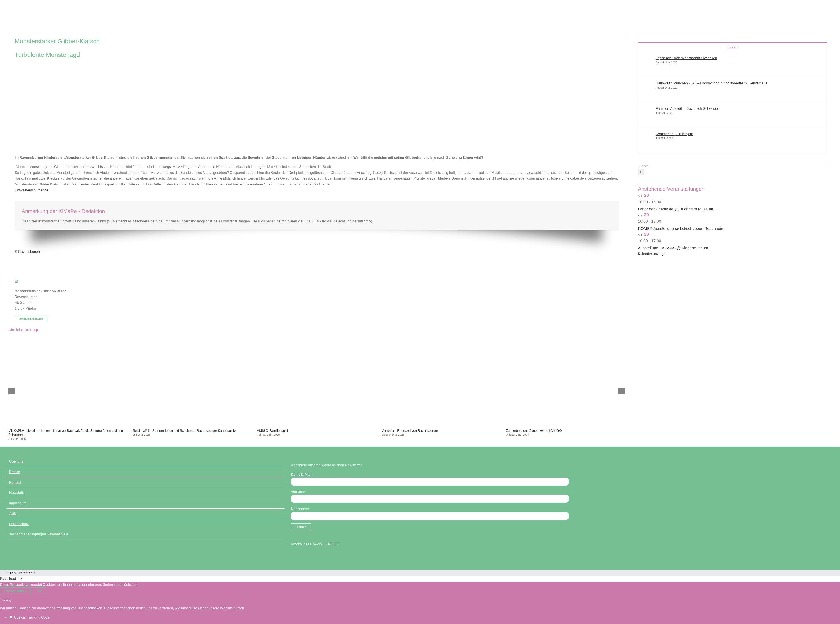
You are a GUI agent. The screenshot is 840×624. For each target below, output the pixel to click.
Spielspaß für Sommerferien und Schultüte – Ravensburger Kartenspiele (184, 430)
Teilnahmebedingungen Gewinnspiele (38, 534)
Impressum (17, 503)
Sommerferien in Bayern (674, 134)
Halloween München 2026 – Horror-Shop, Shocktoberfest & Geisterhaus (711, 83)
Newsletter (17, 493)
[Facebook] (293, 555)
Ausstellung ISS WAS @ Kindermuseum (673, 248)
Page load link (11, 578)
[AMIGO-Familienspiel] (316, 424)
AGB (13, 513)
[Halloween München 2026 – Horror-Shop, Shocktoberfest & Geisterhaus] (647, 94)
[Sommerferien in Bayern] (647, 145)
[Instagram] (308, 555)
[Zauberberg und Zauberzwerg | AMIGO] (565, 424)
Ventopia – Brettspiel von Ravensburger (410, 430)
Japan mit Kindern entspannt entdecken (686, 58)
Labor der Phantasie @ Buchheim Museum (675, 209)
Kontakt (15, 482)
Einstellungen (16, 591)
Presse (14, 472)
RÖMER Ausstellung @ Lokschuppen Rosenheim (681, 228)
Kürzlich (732, 47)
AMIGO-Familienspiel (272, 430)
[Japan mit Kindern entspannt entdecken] (647, 69)
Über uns (16, 461)
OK (40, 591)
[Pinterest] (316, 555)
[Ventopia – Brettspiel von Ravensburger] (441, 424)
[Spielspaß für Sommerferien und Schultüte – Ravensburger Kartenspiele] (192, 424)
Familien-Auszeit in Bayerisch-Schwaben (688, 108)
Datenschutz (19, 524)
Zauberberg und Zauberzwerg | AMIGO (534, 430)
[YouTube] (301, 555)
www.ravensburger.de (31, 190)
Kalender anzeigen (652, 254)
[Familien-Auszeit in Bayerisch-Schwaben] (647, 120)
